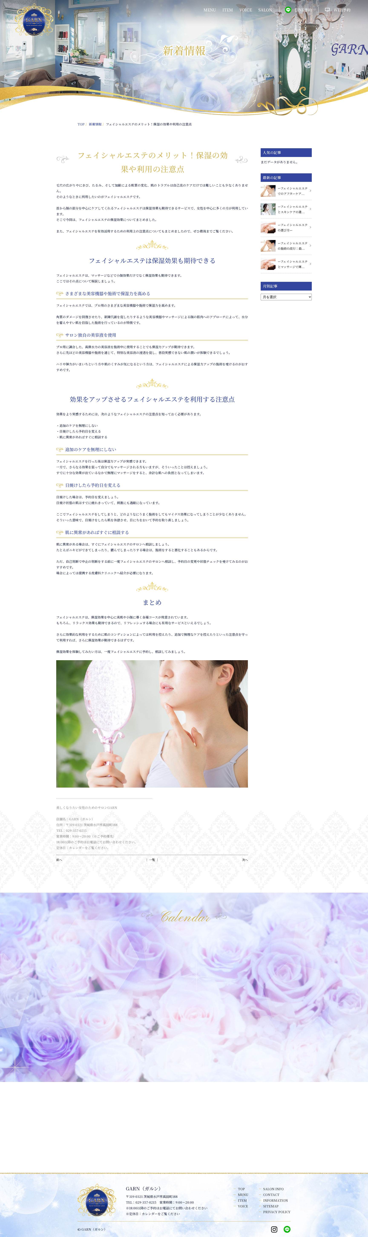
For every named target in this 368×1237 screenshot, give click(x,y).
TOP (81, 124)
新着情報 (95, 124)
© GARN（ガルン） (92, 1229)
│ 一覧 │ (152, 860)
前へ (59, 860)
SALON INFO (273, 1189)
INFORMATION (275, 1200)
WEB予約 (342, 10)
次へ (245, 860)
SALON (265, 10)
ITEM (227, 10)
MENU (210, 10)
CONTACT (271, 1194)
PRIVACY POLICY (276, 1212)
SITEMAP (271, 1206)
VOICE (245, 10)
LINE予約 (303, 10)
